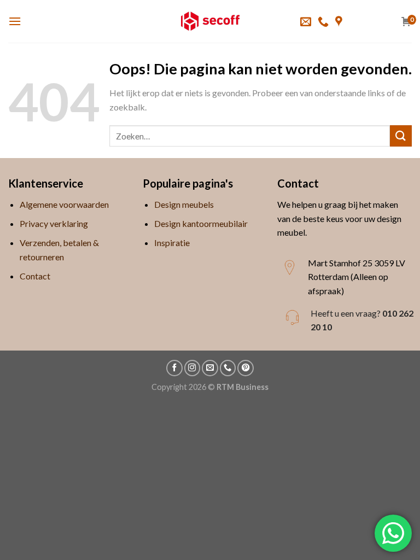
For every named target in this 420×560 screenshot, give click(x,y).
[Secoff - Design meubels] (210, 21)
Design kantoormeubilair (201, 223)
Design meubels (184, 204)
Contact (35, 276)
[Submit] (401, 136)
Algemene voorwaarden (64, 204)
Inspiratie (172, 242)
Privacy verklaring (54, 223)
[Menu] (14, 21)
